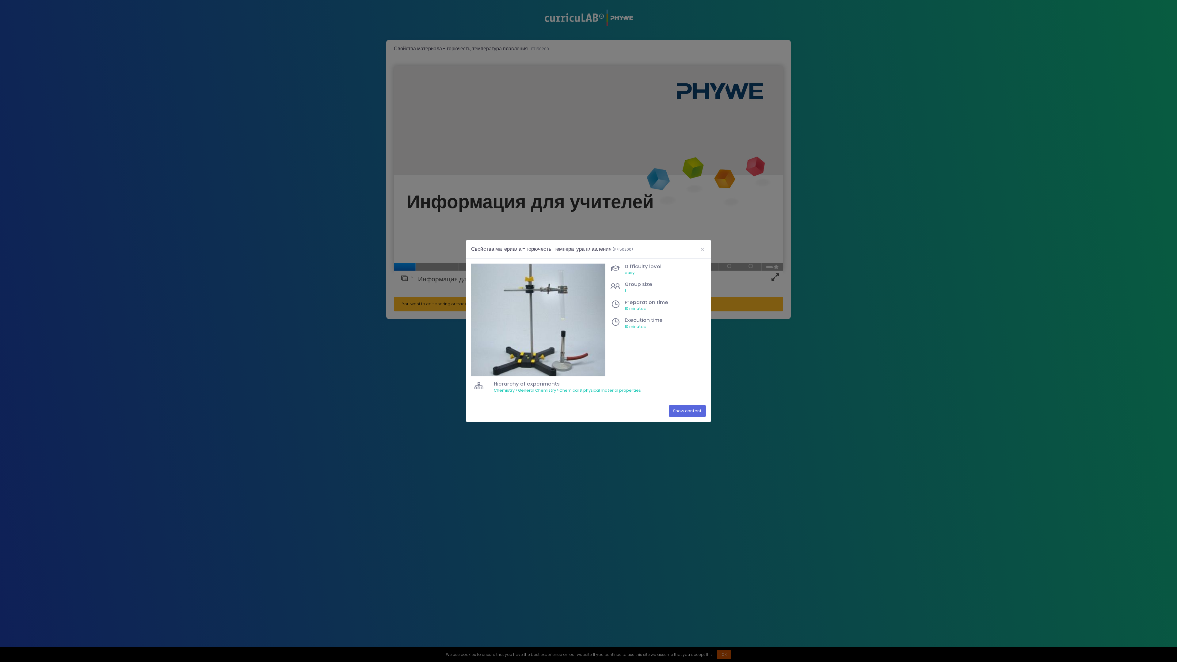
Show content (687, 411)
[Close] (702, 249)
